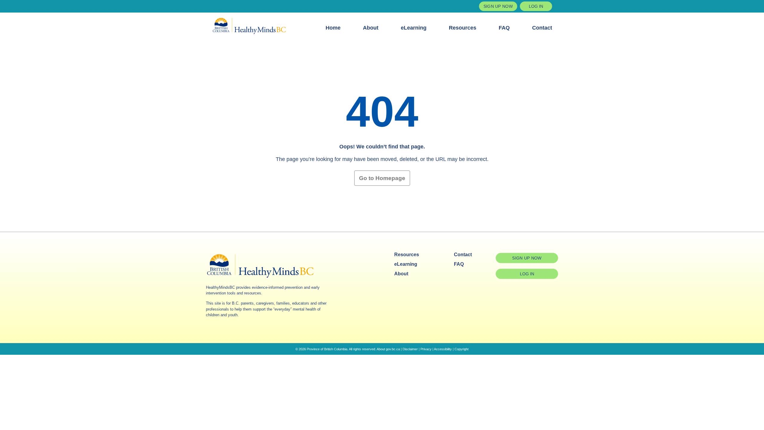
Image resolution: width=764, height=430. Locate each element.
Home (333, 28)
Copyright (462, 349)
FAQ (504, 28)
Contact (542, 28)
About (370, 28)
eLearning (413, 28)
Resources (462, 28)
